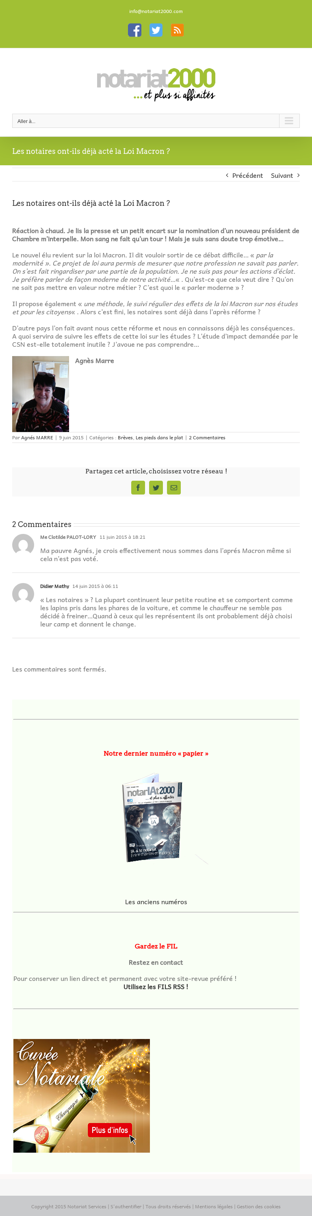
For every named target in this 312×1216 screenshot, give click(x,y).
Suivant (282, 175)
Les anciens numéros (156, 901)
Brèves (125, 437)
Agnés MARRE (37, 437)
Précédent (247, 175)
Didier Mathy (54, 586)
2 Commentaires (207, 437)
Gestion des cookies (259, 1206)
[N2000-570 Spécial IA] (156, 814)
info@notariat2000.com (156, 11)
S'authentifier (125, 1206)
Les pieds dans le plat (159, 437)
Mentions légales (214, 1206)
